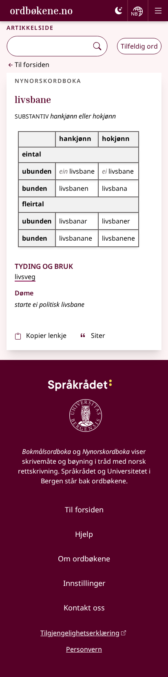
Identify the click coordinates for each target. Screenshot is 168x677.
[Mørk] (118, 10)
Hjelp (84, 534)
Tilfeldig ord (139, 46)
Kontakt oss (84, 607)
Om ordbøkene (84, 558)
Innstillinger (84, 583)
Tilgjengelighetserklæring (79, 632)
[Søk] (97, 46)
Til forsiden (32, 64)
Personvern (84, 649)
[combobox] (48, 46)
